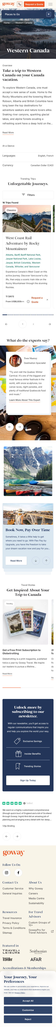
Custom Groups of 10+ (39, 924)
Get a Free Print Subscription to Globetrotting (21, 651)
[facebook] (18, 873)
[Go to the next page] (50, 324)
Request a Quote (34, 4)
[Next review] (17, 836)
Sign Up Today (28, 780)
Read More (16, 560)
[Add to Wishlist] (47, 209)
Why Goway (36, 888)
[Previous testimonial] (10, 427)
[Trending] (9, 603)
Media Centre (36, 898)
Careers (33, 893)
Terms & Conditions (13, 928)
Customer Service (12, 888)
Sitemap (7, 932)
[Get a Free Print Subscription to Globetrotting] (25, 622)
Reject (28, 1019)
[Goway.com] (8, 4)
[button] (39, 299)
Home (7, 23)
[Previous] (36, 561)
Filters (31, 194)
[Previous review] (6, 836)
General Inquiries (12, 893)
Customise (28, 1010)
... (12, 23)
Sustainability (36, 903)
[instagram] (6, 873)
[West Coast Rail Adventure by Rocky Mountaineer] (26, 256)
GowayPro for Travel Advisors (38, 931)
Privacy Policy (10, 923)
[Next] (46, 561)
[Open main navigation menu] (50, 4)
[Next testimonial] (20, 427)
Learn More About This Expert (24, 400)
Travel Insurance (12, 918)
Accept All (28, 1000)
